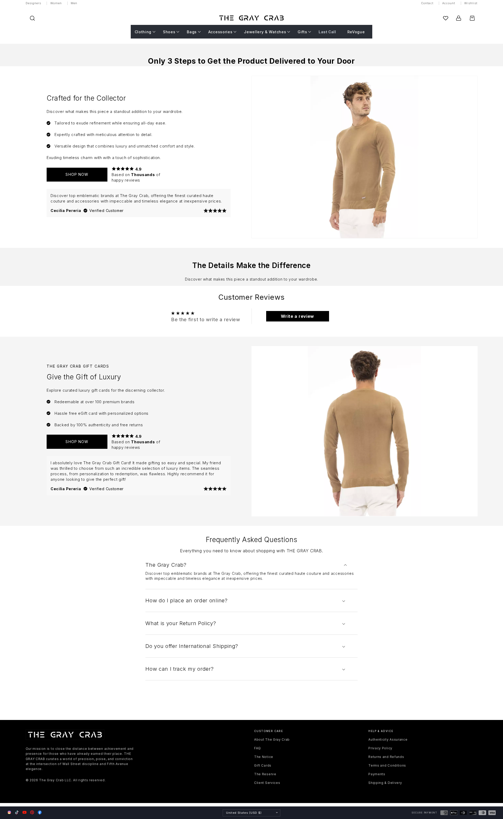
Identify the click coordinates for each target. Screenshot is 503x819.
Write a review (297, 316)
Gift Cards (262, 765)
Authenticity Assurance (387, 739)
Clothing (143, 31)
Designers (33, 3)
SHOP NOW (76, 174)
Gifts (302, 31)
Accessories (220, 31)
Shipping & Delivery (385, 783)
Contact (427, 3)
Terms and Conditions (387, 765)
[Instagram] (9, 812)
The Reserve (265, 774)
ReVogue (356, 31)
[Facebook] (40, 812)
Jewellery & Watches (265, 31)
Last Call (327, 31)
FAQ (257, 748)
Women (56, 3)
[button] (32, 18)
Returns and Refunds (386, 757)
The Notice (263, 757)
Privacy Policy (380, 748)
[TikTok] (17, 812)
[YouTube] (24, 812)
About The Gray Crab (272, 739)
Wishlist (471, 3)
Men (74, 3)
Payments (376, 774)
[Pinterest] (32, 812)
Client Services (267, 783)
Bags (192, 31)
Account (448, 3)
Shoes (169, 31)
